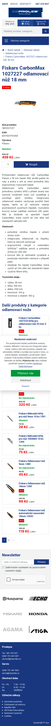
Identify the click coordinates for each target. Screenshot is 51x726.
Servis (14, 3)
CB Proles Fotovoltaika (14, 710)
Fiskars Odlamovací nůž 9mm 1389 (32, 462)
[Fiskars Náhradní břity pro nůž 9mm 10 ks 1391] (10, 418)
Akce (5, 3)
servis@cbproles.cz (10, 673)
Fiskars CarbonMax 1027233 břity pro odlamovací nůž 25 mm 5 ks (32, 322)
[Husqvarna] (13, 599)
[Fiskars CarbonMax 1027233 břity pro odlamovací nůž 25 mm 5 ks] (10, 323)
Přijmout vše (25, 373)
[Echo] (38, 599)
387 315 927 (42, 3)
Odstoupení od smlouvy (14, 704)
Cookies (7, 716)
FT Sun (46, 722)
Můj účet (9, 23)
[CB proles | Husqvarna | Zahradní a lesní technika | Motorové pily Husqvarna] (3, 50)
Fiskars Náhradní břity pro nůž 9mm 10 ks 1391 (32, 415)
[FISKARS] (13, 614)
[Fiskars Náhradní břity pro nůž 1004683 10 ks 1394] (10, 440)
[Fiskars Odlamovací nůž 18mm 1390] (10, 488)
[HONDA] (38, 614)
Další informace (25, 366)
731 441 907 (13, 656)
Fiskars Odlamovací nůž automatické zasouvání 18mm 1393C (32, 513)
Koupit (33, 164)
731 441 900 (13, 670)
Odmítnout (25, 380)
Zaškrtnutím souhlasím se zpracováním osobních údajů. (25, 569)
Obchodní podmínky (13, 701)
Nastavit (25, 386)
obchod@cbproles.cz (11, 659)
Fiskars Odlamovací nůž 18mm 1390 (32, 485)
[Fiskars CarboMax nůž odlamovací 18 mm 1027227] (25, 103)
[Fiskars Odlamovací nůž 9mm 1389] (10, 466)
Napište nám (10, 707)
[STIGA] (38, 629)
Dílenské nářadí (31, 50)
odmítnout (37, 363)
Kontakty (25, 3)
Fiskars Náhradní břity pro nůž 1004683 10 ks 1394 (31, 438)
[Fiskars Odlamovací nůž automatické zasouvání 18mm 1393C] (10, 515)
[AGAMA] (13, 629)
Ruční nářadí (14, 50)
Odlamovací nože (14, 53)
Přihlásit (41, 562)
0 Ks (25, 23)
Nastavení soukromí (13, 713)
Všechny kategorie (20, 40)
